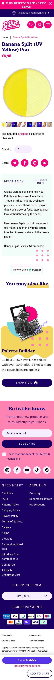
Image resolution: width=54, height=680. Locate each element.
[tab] (4, 124)
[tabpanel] (27, 93)
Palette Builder (18, 350)
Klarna (5, 533)
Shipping (23, 133)
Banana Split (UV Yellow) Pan (27, 37)
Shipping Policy (11, 510)
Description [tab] (14, 181)
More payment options (27, 665)
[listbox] (27, 596)
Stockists (7, 493)
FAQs (5, 498)
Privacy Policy (10, 515)
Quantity (7, 149)
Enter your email (16, 433)
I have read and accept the (23, 454)
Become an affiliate (40, 498)
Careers (6, 527)
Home (5, 37)
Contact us (8, 564)
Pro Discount (37, 504)
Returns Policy (10, 504)
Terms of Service (12, 521)
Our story (34, 493)
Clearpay (7, 538)
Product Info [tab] (40, 182)
